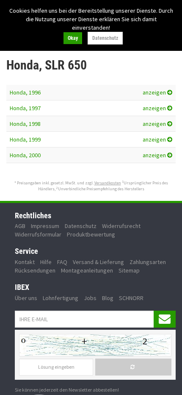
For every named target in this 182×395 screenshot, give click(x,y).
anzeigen (155, 92)
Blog (107, 298)
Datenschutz (105, 38)
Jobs (90, 298)
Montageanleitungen (87, 270)
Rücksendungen (35, 270)
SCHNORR (131, 298)
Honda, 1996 (25, 92)
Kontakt (25, 262)
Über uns (26, 298)
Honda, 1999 (25, 139)
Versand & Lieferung (98, 262)
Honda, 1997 (25, 108)
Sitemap (129, 270)
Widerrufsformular (38, 234)
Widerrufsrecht (121, 226)
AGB (20, 226)
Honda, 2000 (25, 155)
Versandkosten (107, 183)
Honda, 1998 (25, 124)
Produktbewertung (91, 234)
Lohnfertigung (60, 298)
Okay (73, 38)
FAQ (62, 262)
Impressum (45, 226)
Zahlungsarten (148, 262)
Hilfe (46, 262)
